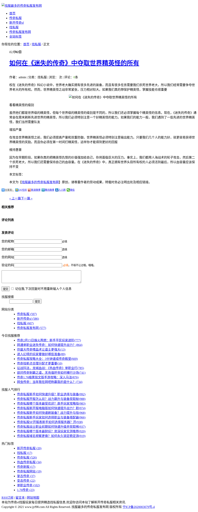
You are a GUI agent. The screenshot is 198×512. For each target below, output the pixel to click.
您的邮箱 (8, 249)
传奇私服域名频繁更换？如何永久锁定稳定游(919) (51, 436)
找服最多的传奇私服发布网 (40, 182)
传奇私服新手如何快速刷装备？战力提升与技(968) (51, 412)
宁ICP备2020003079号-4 (139, 507)
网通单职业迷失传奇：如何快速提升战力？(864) (49, 345)
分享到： (9, 190)
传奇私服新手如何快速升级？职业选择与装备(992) (51, 394)
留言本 (20, 497)
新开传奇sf (16, 22)
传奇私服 (15, 18)
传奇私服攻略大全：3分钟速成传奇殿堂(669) (47, 358)
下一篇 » (26, 198)
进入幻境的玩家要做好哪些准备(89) (41, 354)
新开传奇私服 (29, 448)
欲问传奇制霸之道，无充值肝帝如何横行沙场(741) (51, 372)
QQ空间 (23, 190)
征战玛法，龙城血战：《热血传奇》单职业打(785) (50, 368)
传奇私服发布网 (20, 32)
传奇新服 (26, 466)
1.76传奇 (25, 490)
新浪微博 (35, 190)
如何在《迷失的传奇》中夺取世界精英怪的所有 (74, 63)
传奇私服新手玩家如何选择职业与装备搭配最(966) (51, 417)
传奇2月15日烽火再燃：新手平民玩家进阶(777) (49, 340)
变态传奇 (26, 480)
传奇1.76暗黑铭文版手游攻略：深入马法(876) (48, 377)
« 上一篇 (15, 198)
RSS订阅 (7, 497)
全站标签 (15, 36)
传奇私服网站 (29, 471)
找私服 (14, 27)
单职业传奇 (28, 485)
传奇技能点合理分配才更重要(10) (39, 363)
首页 (12, 13)
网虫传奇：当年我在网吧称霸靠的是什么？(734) (49, 382)
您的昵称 (8, 241)
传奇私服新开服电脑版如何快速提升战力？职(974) (51, 408)
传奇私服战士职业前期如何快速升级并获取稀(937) (51, 426)
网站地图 (33, 497)
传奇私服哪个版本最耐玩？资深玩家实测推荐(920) (51, 431)
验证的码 (8, 265)
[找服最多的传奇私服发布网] (22, 5)
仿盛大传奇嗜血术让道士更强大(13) (41, 349)
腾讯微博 (49, 190)
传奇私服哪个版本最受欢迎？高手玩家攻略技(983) (51, 403)
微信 (72, 190)
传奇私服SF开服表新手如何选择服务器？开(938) (50, 422)
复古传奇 (26, 476)
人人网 (62, 190)
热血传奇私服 (29, 462)
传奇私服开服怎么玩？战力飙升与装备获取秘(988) (51, 399)
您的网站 (8, 257)
